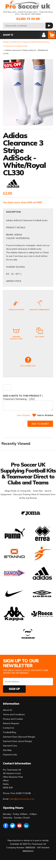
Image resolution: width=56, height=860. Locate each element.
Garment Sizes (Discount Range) (19, 736)
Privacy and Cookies (13, 719)
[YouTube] (19, 825)
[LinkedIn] (26, 825)
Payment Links (10, 754)
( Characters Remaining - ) (23, 397)
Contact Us (8, 727)
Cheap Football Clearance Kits (35, 42)
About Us (7, 710)
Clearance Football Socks (16, 46)
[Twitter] (12, 825)
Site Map (7, 750)
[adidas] (12, 184)
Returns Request (11, 723)
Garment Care (10, 745)
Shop (6, 34)
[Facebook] (5, 825)
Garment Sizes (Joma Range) (17, 741)
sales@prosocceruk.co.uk (21, 799)
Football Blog (9, 732)
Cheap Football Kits (11, 42)
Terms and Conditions (14, 714)
